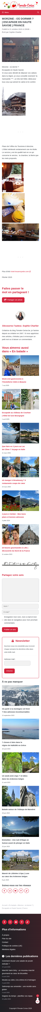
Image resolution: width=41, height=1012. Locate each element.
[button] (38, 12)
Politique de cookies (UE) (12, 946)
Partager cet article (14, 300)
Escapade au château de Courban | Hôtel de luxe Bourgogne (16, 414)
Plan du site (6, 939)
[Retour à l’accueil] (20, 5)
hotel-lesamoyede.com (20, 272)
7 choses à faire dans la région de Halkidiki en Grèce (14, 743)
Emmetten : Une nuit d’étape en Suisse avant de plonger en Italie (16, 841)
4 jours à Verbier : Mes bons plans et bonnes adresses (14, 515)
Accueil (4, 905)
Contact (5, 942)
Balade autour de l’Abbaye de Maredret (19, 809)
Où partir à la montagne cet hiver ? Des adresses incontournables (16, 710)
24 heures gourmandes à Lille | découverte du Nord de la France (16, 549)
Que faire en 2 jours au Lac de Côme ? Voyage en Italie (13, 448)
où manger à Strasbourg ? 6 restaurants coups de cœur (14, 481)
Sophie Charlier (31, 325)
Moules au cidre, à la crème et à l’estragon (19, 980)
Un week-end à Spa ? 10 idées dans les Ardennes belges (14, 777)
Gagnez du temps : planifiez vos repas (17, 996)
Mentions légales (8, 949)
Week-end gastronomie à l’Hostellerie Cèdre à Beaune (14, 380)
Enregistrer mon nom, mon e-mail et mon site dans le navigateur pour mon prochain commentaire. (21, 620)
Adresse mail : (10, 659)
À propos (5, 935)
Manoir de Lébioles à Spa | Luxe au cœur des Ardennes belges (15, 874)
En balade (12, 905)
